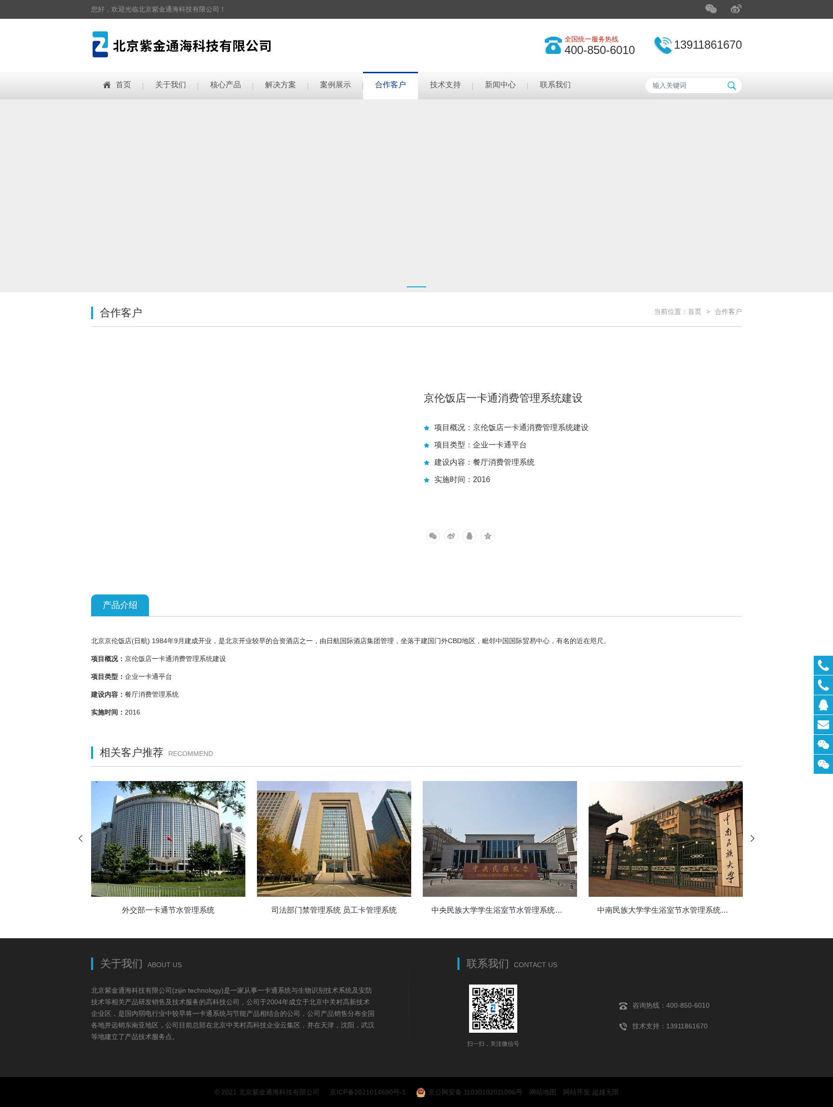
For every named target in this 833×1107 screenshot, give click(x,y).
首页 (694, 311)
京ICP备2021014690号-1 (368, 1092)
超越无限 (605, 1092)
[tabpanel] (416, 195)
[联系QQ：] (823, 705)
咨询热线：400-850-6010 (671, 1005)
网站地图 (542, 1092)
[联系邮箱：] (823, 724)
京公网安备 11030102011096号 (475, 1092)
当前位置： (671, 311)
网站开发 (576, 1092)
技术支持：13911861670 (670, 1026)
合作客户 (728, 311)
